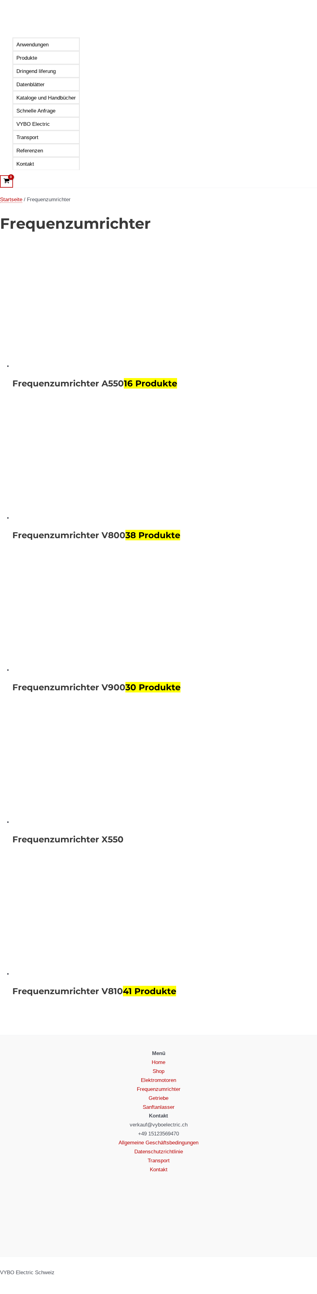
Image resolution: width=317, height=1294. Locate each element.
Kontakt (25, 164)
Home (158, 1062)
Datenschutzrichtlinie (158, 1152)
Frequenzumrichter (158, 1089)
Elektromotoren (158, 1080)
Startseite (11, 199)
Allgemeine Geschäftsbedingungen (158, 1143)
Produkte (26, 58)
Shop (158, 1071)
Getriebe (158, 1098)
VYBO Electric (33, 124)
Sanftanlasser (159, 1107)
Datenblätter (30, 84)
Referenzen (29, 151)
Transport (27, 137)
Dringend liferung (36, 71)
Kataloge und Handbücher (46, 98)
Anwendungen (32, 45)
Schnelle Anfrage (35, 111)
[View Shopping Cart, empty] (6, 181)
